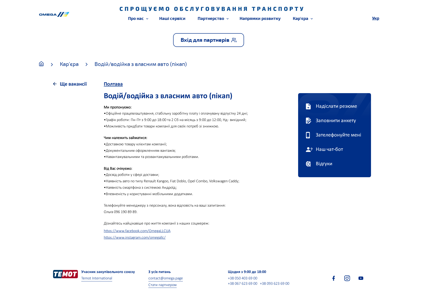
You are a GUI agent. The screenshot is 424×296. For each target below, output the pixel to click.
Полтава (113, 84)
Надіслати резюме (336, 106)
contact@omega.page (165, 278)
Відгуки (324, 164)
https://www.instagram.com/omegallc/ (135, 238)
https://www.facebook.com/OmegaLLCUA (137, 231)
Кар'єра (69, 64)
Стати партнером (162, 285)
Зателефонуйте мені (338, 135)
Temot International (96, 278)
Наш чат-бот (329, 149)
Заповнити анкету (336, 120)
